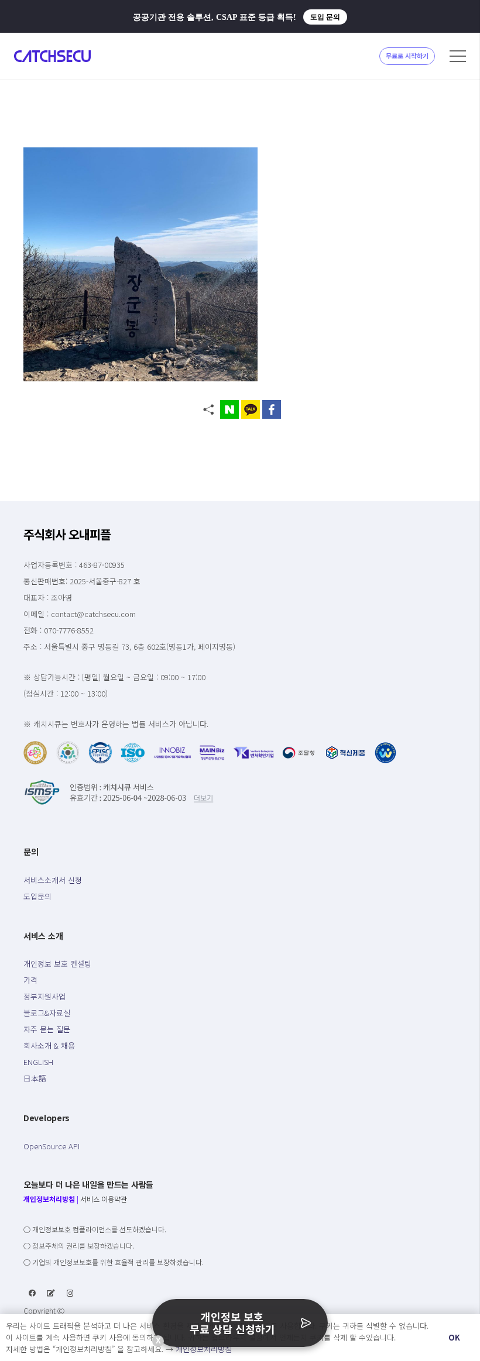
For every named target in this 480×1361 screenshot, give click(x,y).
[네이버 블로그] (51, 1293)
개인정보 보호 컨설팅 (57, 963)
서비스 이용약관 (103, 1199)
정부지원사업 (44, 996)
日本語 (34, 1078)
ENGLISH (38, 1061)
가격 (30, 980)
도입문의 (37, 896)
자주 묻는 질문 (46, 1029)
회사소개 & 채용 (49, 1045)
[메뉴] (458, 56)
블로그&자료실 (46, 1012)
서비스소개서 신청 (52, 879)
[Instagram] (70, 1293)
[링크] (52, 56)
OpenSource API (51, 1146)
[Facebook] (32, 1293)
